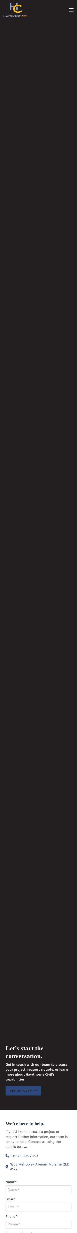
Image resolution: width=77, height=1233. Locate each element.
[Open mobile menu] (71, 9)
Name (10, 1182)
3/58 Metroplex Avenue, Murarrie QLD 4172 (39, 1166)
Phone (10, 1216)
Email (10, 1199)
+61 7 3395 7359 (24, 1156)
